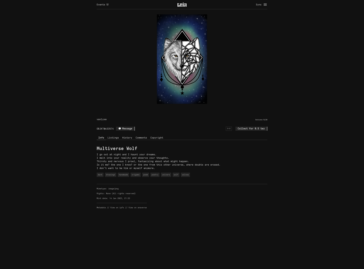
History (127, 137)
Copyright (156, 137)
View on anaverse (138, 207)
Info (101, 137)
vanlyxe (102, 119)
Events (101, 4)
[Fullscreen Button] (179, 107)
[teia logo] (182, 4)
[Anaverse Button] (185, 107)
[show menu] (265, 4)
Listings (113, 137)
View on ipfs (117, 207)
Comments (141, 137)
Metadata (101, 207)
